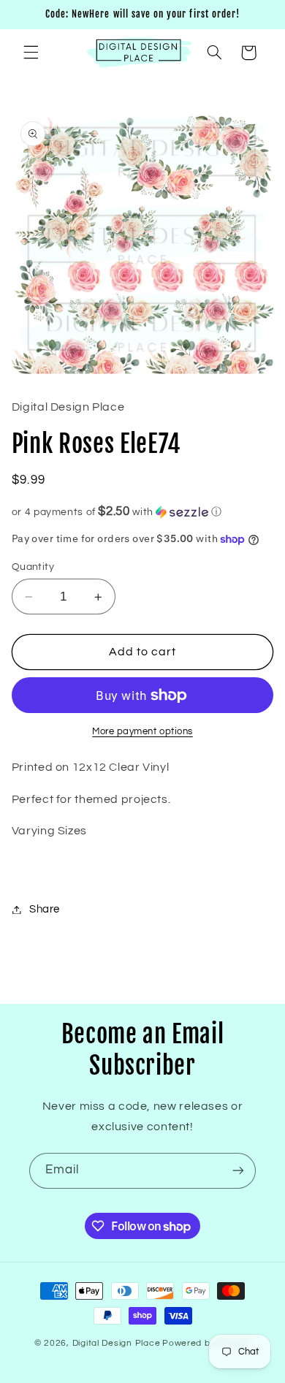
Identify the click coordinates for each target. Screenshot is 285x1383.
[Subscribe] (238, 1171)
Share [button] (44, 909)
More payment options (142, 731)
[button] (31, 52)
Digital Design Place (116, 1343)
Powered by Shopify (206, 1343)
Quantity (33, 567)
